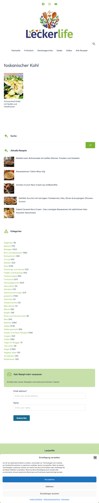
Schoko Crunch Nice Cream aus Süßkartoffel (36, 185)
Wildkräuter (9, 359)
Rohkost (7, 323)
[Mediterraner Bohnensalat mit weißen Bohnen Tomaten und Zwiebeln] (9, 162)
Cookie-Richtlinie (36, 499)
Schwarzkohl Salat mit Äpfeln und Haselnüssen (12, 104)
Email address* (20, 391)
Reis (6, 319)
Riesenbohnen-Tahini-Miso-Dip (30, 171)
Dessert (7, 263)
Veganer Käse (10, 352)
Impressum (65, 499)
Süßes (7, 339)
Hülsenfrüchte (10, 303)
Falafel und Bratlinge (13, 273)
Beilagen (8, 249)
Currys (7, 259)
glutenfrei (8, 296)
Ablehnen (49, 486)
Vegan (7, 349)
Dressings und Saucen (14, 269)
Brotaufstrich (10, 256)
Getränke (8, 289)
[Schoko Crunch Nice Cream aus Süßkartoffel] (9, 189)
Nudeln (7, 313)
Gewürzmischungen (13, 293)
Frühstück (8, 279)
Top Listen (8, 346)
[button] (95, 457)
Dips (6, 266)
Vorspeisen (9, 356)
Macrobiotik (9, 306)
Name (16, 403)
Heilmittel (8, 299)
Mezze (7, 309)
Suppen (7, 336)
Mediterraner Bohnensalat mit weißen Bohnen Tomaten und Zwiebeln (48, 158)
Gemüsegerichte (11, 283)
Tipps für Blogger (12, 342)
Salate (7, 326)
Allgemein (8, 243)
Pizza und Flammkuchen (15, 316)
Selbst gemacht (11, 329)
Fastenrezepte (10, 276)
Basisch (7, 246)
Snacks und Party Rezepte (16, 333)
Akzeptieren (49, 479)
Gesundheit (9, 286)
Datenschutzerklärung (52, 499)
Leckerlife (50, 450)
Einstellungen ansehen (49, 493)
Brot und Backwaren (13, 253)
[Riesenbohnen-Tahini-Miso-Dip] (9, 175)
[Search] (90, 145)
